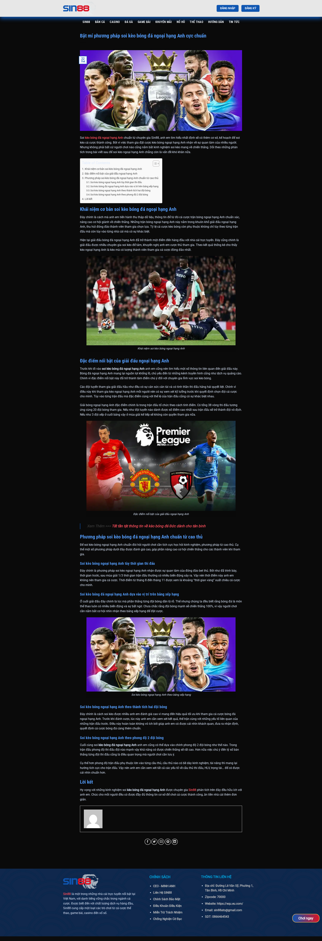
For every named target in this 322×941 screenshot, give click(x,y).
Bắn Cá (100, 22)
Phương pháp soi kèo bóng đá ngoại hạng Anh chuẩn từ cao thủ (121, 178)
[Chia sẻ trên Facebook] (148, 842)
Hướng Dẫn (216, 22)
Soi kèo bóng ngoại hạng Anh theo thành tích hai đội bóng (120, 190)
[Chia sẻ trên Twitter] (154, 842)
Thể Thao (196, 22)
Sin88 (86, 22)
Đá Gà (129, 22)
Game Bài (144, 22)
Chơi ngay (306, 918)
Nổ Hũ (181, 22)
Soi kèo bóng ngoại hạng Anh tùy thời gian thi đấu (116, 182)
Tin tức (234, 22)
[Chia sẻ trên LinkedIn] (175, 842)
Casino (115, 22)
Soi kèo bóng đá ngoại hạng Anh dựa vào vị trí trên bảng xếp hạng (124, 186)
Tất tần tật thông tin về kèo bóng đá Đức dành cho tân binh (159, 526)
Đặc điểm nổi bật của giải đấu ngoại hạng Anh (111, 173)
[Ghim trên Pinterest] (168, 842)
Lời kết (88, 199)
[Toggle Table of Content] (154, 163)
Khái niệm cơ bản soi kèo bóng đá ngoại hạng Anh (113, 169)
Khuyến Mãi (163, 22)
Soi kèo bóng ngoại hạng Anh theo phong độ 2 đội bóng (119, 194)
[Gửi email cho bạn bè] (161, 842)
